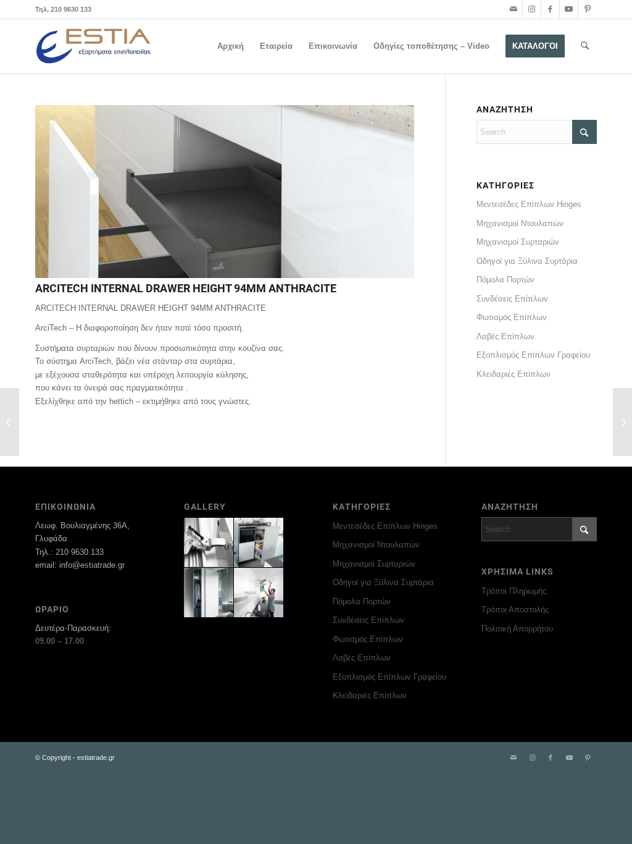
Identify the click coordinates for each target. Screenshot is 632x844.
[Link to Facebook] (550, 9)
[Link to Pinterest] (587, 9)
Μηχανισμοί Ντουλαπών (519, 223)
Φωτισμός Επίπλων (511, 317)
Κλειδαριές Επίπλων (513, 374)
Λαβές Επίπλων (505, 336)
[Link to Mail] (513, 9)
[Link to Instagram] (532, 9)
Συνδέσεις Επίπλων (512, 298)
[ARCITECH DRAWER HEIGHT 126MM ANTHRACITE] (9, 422)
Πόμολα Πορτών (505, 279)
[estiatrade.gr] (94, 46)
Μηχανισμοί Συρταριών (517, 242)
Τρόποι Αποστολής (515, 609)
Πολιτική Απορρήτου (517, 628)
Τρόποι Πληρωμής (513, 591)
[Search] (585, 46)
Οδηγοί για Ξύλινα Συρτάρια (527, 261)
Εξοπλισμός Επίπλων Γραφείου (533, 355)
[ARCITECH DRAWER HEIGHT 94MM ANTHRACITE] (622, 422)
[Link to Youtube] (569, 9)
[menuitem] (230, 46)
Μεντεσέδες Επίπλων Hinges (528, 204)
